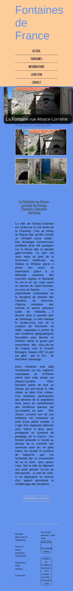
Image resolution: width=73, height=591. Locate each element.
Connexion (20, 575)
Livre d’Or (36, 74)
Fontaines (36, 59)
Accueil (36, 51)
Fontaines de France (39, 23)
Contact (36, 82)
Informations (36, 66)
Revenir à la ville (36, 498)
